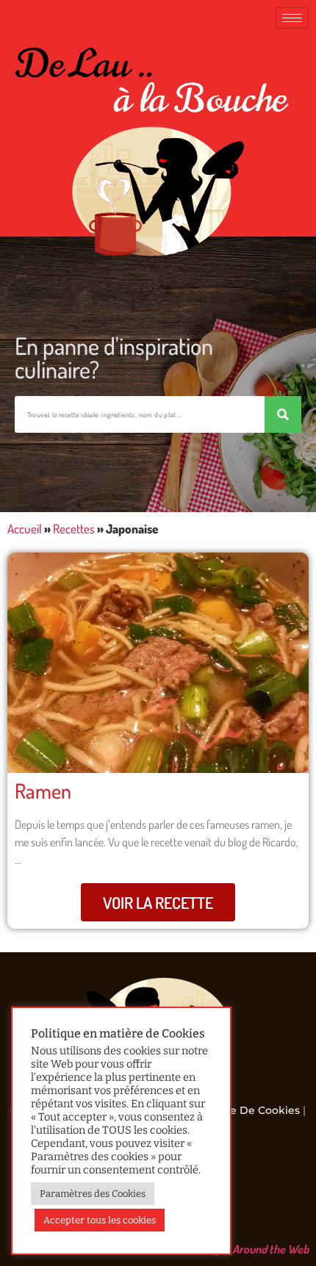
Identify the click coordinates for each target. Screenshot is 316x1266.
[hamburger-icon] (292, 18)
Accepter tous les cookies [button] (99, 1220)
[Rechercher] (283, 414)
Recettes (74, 528)
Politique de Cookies (244, 1110)
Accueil (24, 528)
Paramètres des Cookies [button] (93, 1193)
